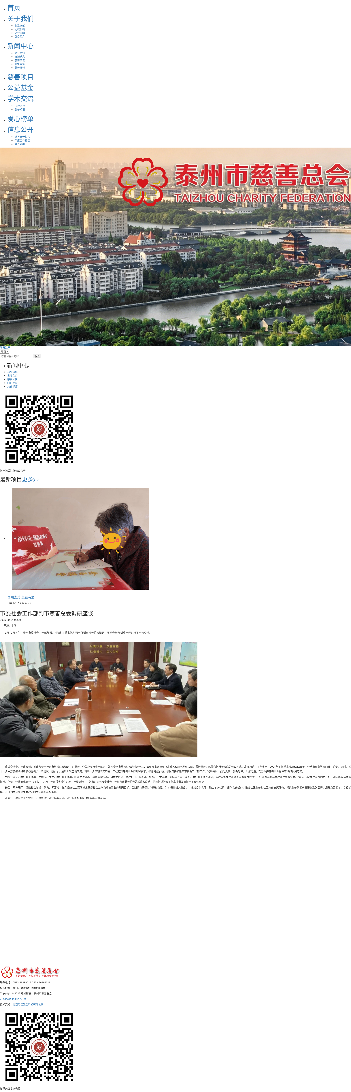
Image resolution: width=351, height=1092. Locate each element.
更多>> (30, 479)
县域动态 (20, 56)
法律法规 (20, 106)
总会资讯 (20, 53)
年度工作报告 (22, 140)
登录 (2, 347)
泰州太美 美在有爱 (21, 597)
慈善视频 (20, 67)
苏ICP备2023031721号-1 (14, 999)
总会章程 (20, 33)
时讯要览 (20, 64)
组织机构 (20, 29)
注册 (7, 347)
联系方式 (20, 25)
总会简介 (20, 36)
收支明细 (20, 144)
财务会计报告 (22, 136)
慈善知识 (20, 109)
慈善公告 (20, 60)
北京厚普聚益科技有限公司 (28, 1004)
